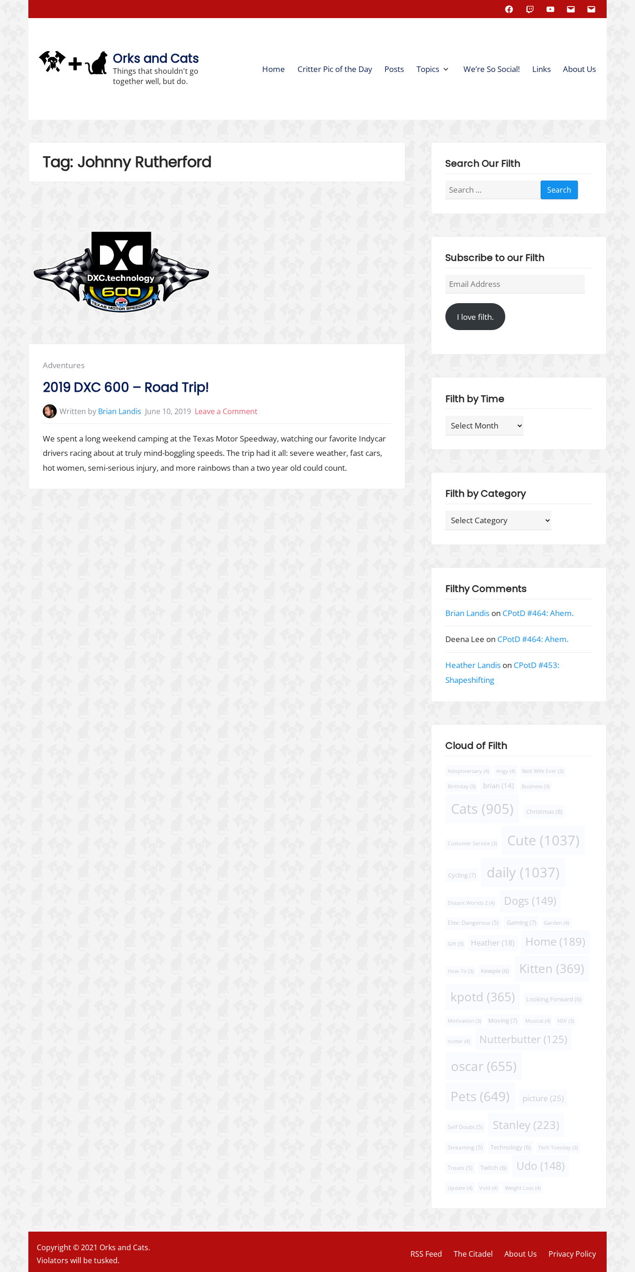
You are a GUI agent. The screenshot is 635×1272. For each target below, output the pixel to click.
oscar (483, 1066)
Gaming (521, 922)
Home (273, 69)
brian (498, 785)
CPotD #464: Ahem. (538, 613)
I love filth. (475, 317)
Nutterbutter (523, 1039)
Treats (460, 1168)
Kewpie (495, 971)
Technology (510, 1147)
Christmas (544, 811)
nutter (459, 1041)
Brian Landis (119, 411)
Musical (537, 1020)
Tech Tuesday (558, 1147)
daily (523, 872)
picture (543, 1098)
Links (541, 69)
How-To (461, 971)
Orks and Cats (156, 58)
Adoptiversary (468, 770)
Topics (428, 69)
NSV (565, 1021)
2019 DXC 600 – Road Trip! (126, 387)
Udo (540, 1166)
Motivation (464, 1021)
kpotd (482, 996)
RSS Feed (426, 1254)
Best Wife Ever (542, 771)
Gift (455, 944)
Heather (493, 943)
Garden (556, 922)
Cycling (462, 875)
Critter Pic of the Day (335, 69)
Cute (543, 840)
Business (535, 786)
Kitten (551, 968)
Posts (394, 69)
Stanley (526, 1124)
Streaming (465, 1147)
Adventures (64, 365)
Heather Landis (473, 665)
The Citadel (473, 1254)
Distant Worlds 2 (471, 902)
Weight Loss (523, 1187)
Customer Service (472, 843)
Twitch (493, 1168)
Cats (482, 808)
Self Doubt (465, 1126)
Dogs (530, 901)
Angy (505, 770)
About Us (579, 69)
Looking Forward (554, 999)
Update (460, 1187)
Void (488, 1187)
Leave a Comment (226, 411)
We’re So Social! (491, 69)
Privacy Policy (572, 1254)
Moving (502, 1020)
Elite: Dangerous (473, 923)
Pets (479, 1096)
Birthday (462, 786)
